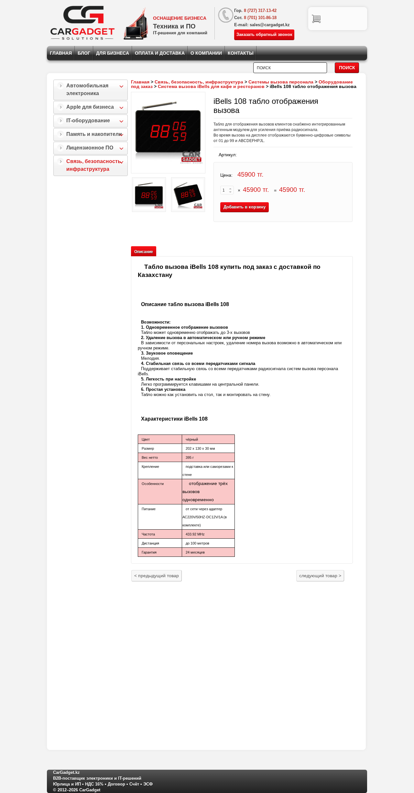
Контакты (241, 53)
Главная (61, 53)
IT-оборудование (88, 120)
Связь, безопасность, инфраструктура (94, 165)
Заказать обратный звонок (264, 34)
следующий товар (320, 575)
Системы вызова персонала (280, 81)
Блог (84, 53)
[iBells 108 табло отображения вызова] (168, 132)
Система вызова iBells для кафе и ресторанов (211, 86)
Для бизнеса (112, 53)
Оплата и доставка (160, 53)
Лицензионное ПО (89, 147)
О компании (206, 53)
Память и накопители (94, 134)
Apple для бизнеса (90, 107)
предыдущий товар (156, 575)
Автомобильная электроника (87, 89)
